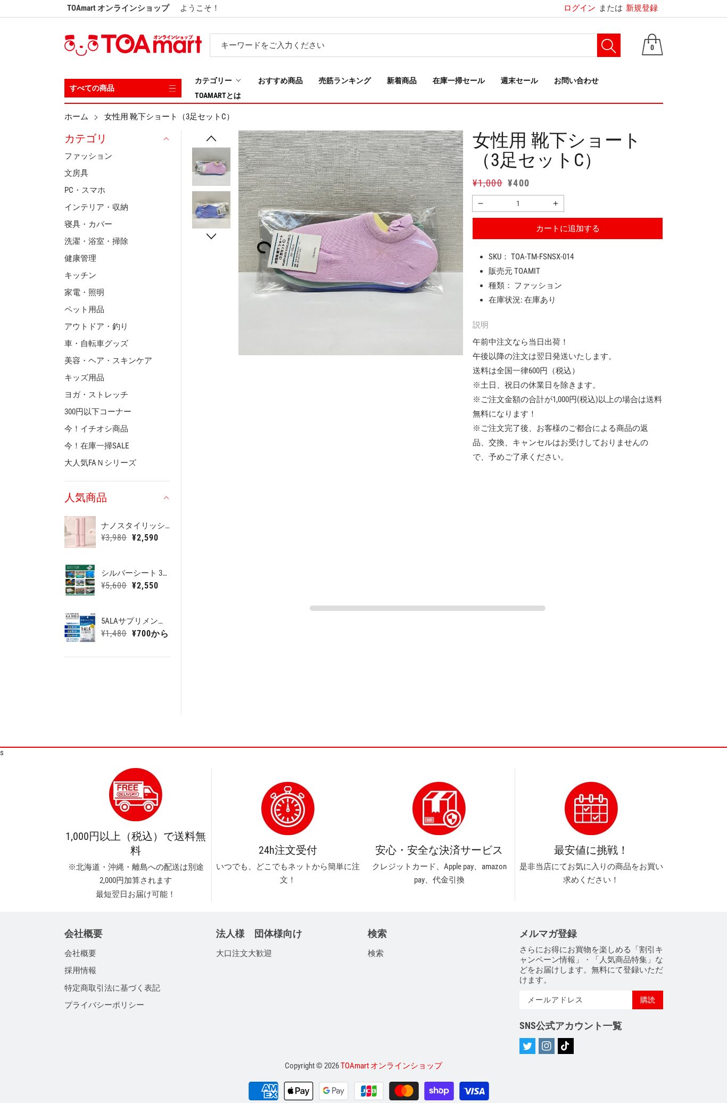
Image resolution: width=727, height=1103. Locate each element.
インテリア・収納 (96, 207)
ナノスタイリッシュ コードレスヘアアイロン (135, 525)
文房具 (76, 173)
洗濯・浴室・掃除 (96, 241)
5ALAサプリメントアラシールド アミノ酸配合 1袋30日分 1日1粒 (135, 621)
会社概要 (80, 953)
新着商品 (402, 80)
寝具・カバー (88, 224)
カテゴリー (213, 80)
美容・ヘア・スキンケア (108, 360)
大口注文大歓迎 (244, 953)
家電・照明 (84, 292)
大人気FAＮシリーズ (100, 463)
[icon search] (609, 45)
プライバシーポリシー (104, 1005)
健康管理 (80, 258)
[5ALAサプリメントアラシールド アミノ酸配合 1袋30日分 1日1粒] (80, 628)
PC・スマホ (84, 190)
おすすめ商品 (280, 80)
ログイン (580, 8)
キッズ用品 (84, 377)
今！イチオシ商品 (96, 429)
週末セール (519, 80)
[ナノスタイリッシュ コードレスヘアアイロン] (80, 532)
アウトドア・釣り (96, 326)
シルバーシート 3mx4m (135, 573)
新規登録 (628, 8)
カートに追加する (568, 228)
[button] (211, 138)
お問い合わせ (576, 80)
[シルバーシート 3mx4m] (80, 580)
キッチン (80, 275)
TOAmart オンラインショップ (391, 1066)
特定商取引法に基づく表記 (112, 988)
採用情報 (80, 970)
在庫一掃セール (459, 80)
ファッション (88, 156)
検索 (376, 953)
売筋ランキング (345, 80)
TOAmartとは (218, 95)
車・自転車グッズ (96, 343)
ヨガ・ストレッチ (96, 394)
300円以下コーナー (97, 411)
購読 (647, 999)
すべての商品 (92, 88)
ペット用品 (84, 309)
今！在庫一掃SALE (96, 446)
